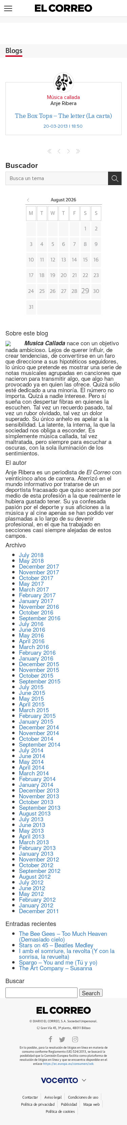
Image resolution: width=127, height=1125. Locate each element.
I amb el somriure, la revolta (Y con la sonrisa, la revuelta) (66, 953)
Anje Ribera (63, 103)
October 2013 (36, 801)
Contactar (30, 1097)
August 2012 (34, 876)
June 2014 (32, 755)
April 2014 (31, 767)
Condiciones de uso (83, 1097)
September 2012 (39, 870)
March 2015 (34, 709)
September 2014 (39, 744)
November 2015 (39, 669)
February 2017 (37, 595)
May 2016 (31, 635)
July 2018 (31, 554)
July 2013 (31, 819)
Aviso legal (53, 1097)
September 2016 (39, 618)
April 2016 (31, 640)
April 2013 (31, 836)
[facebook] (50, 1039)
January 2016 (36, 658)
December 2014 (39, 727)
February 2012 (37, 899)
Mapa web (91, 1104)
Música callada (63, 97)
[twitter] (62, 1039)
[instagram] (75, 1039)
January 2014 (36, 784)
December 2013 (39, 790)
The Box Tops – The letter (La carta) (63, 116)
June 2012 (32, 887)
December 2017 (39, 566)
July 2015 (31, 686)
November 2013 (39, 796)
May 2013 (31, 830)
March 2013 (34, 842)
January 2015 (36, 721)
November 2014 (39, 732)
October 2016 (36, 612)
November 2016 (39, 606)
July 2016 (31, 623)
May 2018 (31, 560)
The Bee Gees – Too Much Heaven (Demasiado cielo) (63, 936)
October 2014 (36, 738)
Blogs (13, 51)
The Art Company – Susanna (55, 968)
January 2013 (36, 853)
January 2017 (36, 600)
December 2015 (39, 663)
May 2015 (31, 698)
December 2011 (39, 910)
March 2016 (34, 646)
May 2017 (31, 583)
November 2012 (39, 859)
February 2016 (37, 652)
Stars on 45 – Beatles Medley (56, 945)
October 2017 (36, 577)
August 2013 (34, 813)
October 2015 (36, 675)
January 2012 (36, 905)
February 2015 (37, 715)
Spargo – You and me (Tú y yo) (58, 962)
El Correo (64, 1010)
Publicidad (69, 1104)
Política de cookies (60, 1112)
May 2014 (31, 761)
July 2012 (31, 882)
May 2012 (31, 893)
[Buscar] (115, 178)
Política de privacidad (38, 1104)
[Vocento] (63, 1080)
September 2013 (39, 807)
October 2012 (36, 864)
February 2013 (37, 847)
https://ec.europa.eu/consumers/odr (68, 1064)
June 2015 (32, 692)
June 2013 (32, 824)
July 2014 (31, 750)
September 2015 (39, 681)
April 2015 (31, 704)
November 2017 (39, 572)
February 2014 (37, 778)
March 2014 (34, 773)
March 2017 (34, 589)
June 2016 (32, 629)
